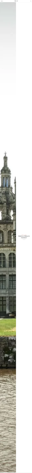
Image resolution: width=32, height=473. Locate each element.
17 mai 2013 (24, 239)
